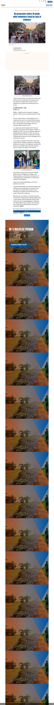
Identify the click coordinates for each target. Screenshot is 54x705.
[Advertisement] (29, 62)
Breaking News (17, 10)
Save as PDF (28, 215)
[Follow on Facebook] (39, 1)
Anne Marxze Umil (17, 48)
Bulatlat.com (16, 109)
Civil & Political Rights (24, 10)
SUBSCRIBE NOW (19, 245)
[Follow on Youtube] (45, 1)
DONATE (50, 1)
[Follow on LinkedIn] (43, 1)
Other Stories (36, 10)
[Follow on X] (41, 1)
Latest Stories (31, 10)
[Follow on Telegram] (45, 2)
